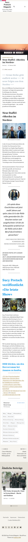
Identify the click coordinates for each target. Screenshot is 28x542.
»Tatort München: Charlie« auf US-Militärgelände (7, 452)
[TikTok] (17, 527)
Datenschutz (21, 517)
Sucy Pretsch (13, 441)
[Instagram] (9, 527)
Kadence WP (17, 537)
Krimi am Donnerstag (8, 419)
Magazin (13, 423)
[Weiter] (24, 488)
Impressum (13, 517)
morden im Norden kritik (8, 429)
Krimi (4, 416)
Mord (4, 426)
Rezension (5, 441)
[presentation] (14, 480)
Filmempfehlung (17, 413)
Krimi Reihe (6, 423)
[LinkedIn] (14, 527)
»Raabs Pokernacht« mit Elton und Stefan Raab (21, 453)
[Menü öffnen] (24, 6)
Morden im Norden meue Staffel (10, 432)
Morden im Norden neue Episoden (11, 438)
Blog (4, 413)
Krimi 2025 (11, 416)
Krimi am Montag (19, 419)
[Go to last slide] (4, 488)
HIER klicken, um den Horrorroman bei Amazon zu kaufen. (13, 367)
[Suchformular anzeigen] (14, 6)
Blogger (10, 413)
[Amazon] (12, 527)
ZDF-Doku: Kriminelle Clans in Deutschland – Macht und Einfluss (14, 493)
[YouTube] (20, 527)
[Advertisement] (14, 27)
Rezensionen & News (7, 57)
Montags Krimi (20, 423)
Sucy (5, 65)
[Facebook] (3, 527)
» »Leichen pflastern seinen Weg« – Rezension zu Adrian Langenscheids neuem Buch (12, 386)
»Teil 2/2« (13, 393)
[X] (6, 527)
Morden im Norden (12, 426)
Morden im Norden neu (8, 435)
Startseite (6, 517)
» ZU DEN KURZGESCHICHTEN (11, 395)
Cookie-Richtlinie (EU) (14, 520)
